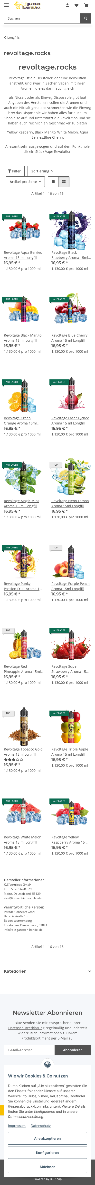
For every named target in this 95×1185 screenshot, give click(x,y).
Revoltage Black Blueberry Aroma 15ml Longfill (69, 255)
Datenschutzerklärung (26, 1028)
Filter (16, 171)
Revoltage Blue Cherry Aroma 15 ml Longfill (69, 338)
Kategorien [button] (15, 971)
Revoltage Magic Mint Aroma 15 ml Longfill (21, 503)
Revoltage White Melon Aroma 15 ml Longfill (22, 840)
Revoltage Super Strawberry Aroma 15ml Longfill (70, 669)
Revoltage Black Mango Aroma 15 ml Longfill (22, 338)
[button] (67, 5)
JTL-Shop (56, 1179)
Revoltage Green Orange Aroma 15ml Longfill (20, 421)
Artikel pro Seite (23, 181)
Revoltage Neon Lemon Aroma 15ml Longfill (70, 503)
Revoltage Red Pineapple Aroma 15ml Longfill (22, 669)
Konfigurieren (47, 1152)
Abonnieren (73, 1050)
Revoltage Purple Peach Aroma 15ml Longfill (70, 586)
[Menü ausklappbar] (6, 3)
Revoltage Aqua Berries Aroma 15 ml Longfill (23, 255)
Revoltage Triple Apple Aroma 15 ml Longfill (69, 752)
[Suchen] (85, 18)
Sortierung (40, 171)
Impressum (17, 1126)
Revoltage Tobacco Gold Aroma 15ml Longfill (23, 752)
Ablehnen (47, 1167)
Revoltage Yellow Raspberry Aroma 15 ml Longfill (70, 840)
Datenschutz (41, 1126)
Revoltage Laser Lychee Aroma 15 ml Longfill (70, 420)
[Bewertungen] (13, 759)
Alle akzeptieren (47, 1138)
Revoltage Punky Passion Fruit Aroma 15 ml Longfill (22, 586)
